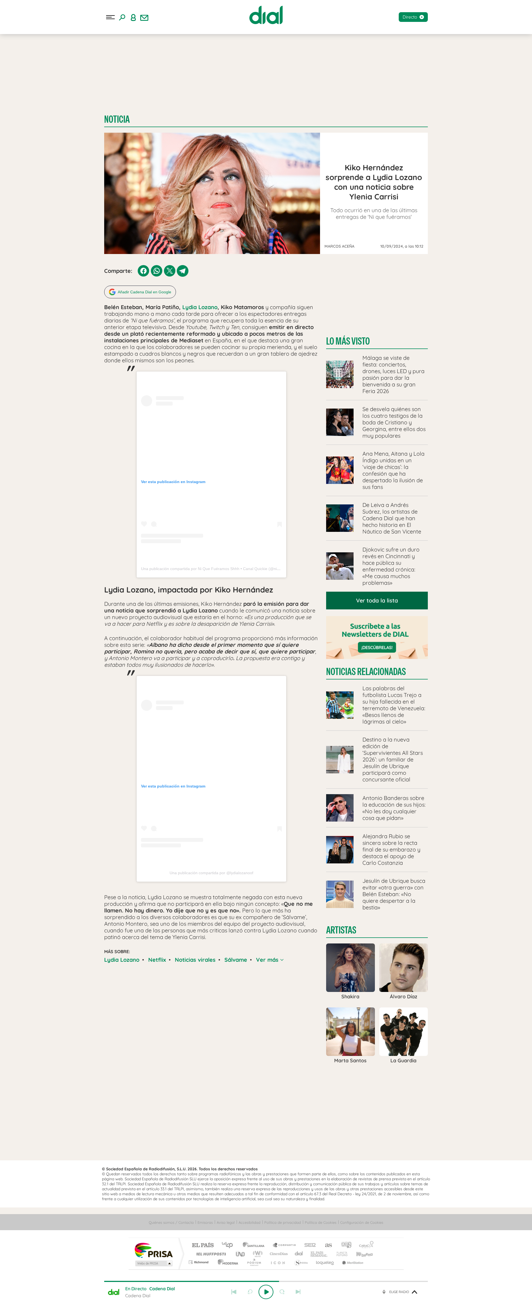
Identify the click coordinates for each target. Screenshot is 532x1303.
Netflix (157, 959)
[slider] (266, 1281)
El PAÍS (202, 1245)
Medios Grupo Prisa (153, 1263)
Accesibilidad (249, 1222)
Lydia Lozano (200, 307)
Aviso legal (226, 1222)
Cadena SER (308, 1245)
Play (266, 1291)
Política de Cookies (320, 1222)
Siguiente (298, 1291)
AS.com (326, 1245)
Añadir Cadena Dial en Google (144, 292)
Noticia (117, 119)
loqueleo (325, 1262)
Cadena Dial (299, 1253)
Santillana (255, 1245)
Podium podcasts (254, 1262)
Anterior (233, 1291)
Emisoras (205, 1222)
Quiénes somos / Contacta (171, 1222)
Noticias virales (195, 959)
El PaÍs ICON (278, 1262)
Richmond (199, 1262)
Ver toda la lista (377, 600)
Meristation (351, 1262)
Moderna (226, 1262)
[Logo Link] (266, 15)
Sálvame (235, 959)
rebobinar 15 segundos (249, 1291)
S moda (300, 1262)
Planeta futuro (340, 1253)
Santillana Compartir (284, 1245)
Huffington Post (210, 1253)
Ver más (268, 959)
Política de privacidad (282, 1222)
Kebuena (359, 1253)
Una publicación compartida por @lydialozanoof (211, 873)
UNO (241, 1253)
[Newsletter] (144, 17)
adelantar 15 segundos (282, 1291)
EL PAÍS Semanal (319, 1253)
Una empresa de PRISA (153, 1250)
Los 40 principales (229, 1245)
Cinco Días (277, 1253)
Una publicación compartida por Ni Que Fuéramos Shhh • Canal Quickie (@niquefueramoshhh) (224, 568)
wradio (257, 1253)
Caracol (364, 1245)
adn (344, 1245)
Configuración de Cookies (361, 1222)
